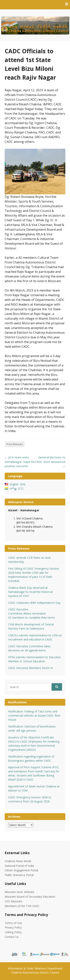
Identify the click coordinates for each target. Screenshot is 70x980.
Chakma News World (18, 861)
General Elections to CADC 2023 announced (50, 461)
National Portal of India (19, 866)
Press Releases (14, 444)
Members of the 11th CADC (22, 906)
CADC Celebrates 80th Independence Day (34, 603)
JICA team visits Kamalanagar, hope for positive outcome (20, 461)
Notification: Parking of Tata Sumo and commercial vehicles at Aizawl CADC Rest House (34, 715)
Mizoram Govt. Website (19, 892)
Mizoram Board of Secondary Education (30, 896)
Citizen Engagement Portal (21, 870)
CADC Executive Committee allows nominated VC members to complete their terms (31, 613)
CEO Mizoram (13, 901)
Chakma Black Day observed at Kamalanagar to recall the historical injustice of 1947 (30, 592)
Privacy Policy (13, 927)
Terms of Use (13, 923)
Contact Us (12, 937)
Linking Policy (13, 932)
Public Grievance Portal (19, 875)
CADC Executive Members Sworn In (30, 668)
